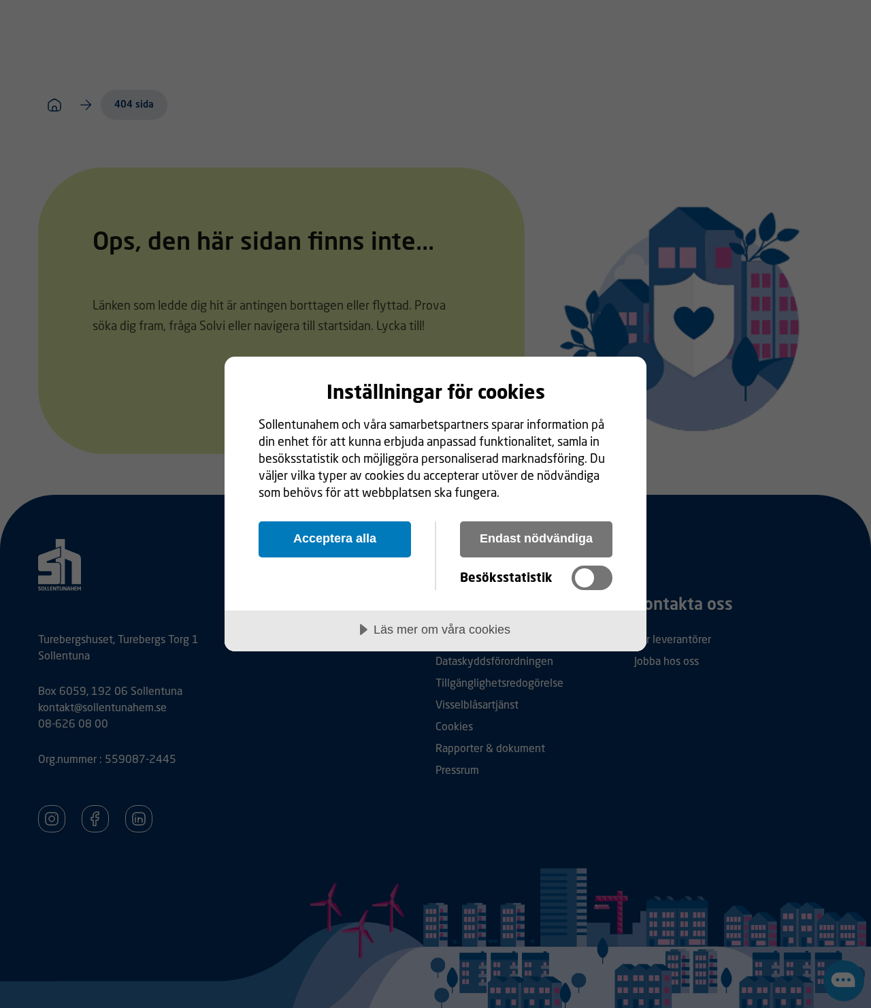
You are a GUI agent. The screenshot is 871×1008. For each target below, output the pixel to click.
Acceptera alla (334, 538)
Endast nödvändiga (536, 538)
